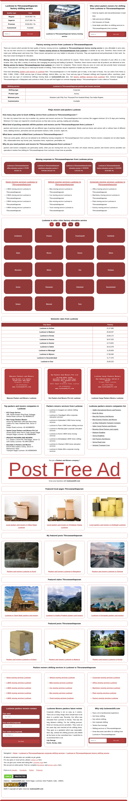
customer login (38, 762)
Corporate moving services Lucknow (106, 678)
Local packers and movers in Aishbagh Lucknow (107, 525)
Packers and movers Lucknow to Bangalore (64, 571)
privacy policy (53, 765)
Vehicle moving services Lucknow (62, 678)
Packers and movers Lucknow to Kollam (21, 659)
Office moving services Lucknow (104, 683)
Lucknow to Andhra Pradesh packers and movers (64, 615)
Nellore (49, 270)
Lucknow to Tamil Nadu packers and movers (21, 615)
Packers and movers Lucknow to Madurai (64, 659)
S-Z (77, 224)
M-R (71, 224)
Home (15, 753)
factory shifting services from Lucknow (89, 77)
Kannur (80, 253)
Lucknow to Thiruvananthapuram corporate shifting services (42, 753)
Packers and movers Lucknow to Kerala (107, 659)
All (52, 224)
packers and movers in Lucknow (32, 72)
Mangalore (18, 270)
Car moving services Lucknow (60, 688)
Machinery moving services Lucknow (106, 688)
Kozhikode (110, 236)
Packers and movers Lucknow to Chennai (107, 571)
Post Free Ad (64, 469)
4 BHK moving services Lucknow (18, 698)
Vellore (111, 253)
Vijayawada (49, 287)
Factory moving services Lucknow (105, 698)
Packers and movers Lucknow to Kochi (21, 571)
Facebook (23, 770)
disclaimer (40, 765)
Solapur (18, 304)
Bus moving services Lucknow (60, 693)
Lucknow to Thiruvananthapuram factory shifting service (88, 753)
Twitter (31, 770)
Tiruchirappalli (80, 236)
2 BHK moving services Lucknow (18, 688)
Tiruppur (49, 236)
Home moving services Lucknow (18, 678)
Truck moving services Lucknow (61, 698)
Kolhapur (111, 270)
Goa (80, 270)
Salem (18, 253)
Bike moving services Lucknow (61, 683)
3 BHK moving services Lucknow (18, 693)
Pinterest (39, 770)
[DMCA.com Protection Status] (15, 778)
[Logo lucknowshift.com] (15, 786)
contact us (34, 760)
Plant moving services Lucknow (104, 693)
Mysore (49, 253)
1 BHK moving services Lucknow (18, 683)
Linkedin (14, 770)
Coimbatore (18, 236)
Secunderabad (110, 287)
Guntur (18, 287)
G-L (64, 224)
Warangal (49, 304)
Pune (80, 304)
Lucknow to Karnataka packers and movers (107, 615)
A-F (58, 224)
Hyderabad (79, 287)
